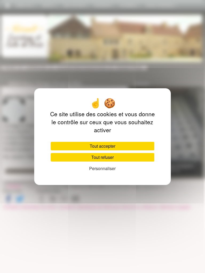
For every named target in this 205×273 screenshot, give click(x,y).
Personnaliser (102, 168)
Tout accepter (102, 146)
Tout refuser (102, 157)
